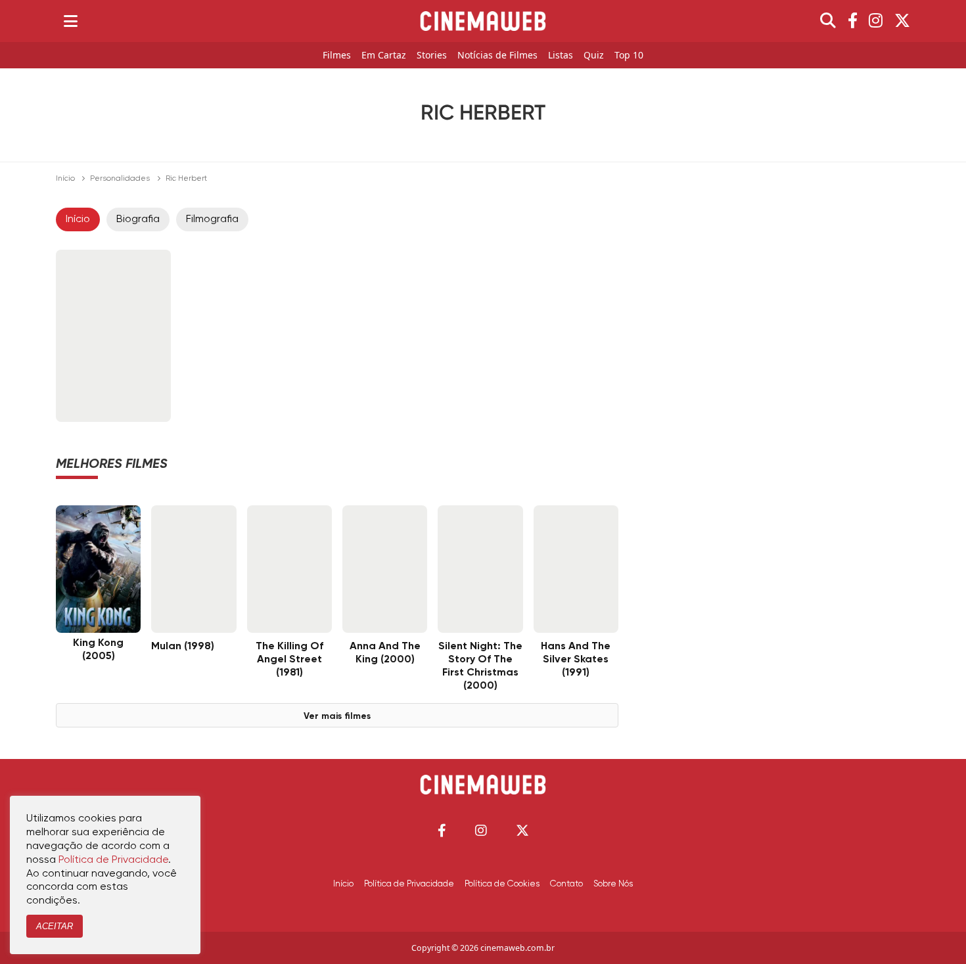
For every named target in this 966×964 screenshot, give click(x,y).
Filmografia (212, 219)
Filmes (337, 55)
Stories (432, 55)
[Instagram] (876, 21)
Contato (566, 883)
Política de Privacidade (409, 883)
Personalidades (120, 179)
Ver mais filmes (337, 716)
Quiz (594, 55)
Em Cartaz (383, 55)
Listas (560, 55)
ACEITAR (54, 926)
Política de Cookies (502, 883)
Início (65, 179)
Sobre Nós (613, 883)
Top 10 (628, 55)
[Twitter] (902, 21)
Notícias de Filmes (497, 55)
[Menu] (70, 21)
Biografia (138, 219)
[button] (442, 830)
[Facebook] (853, 21)
